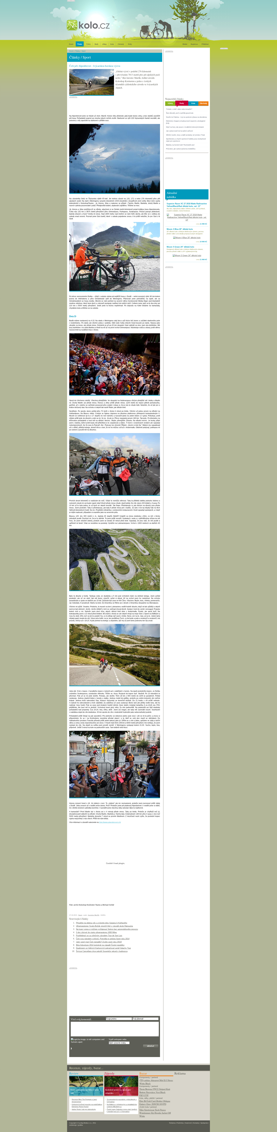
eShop (104, 44)
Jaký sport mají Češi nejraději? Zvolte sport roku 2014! (99, 942)
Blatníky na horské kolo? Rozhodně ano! (180, 145)
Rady (96, 44)
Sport (84, 51)
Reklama (172, 1123)
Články (79, 44)
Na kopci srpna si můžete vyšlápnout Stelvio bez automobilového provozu (107, 929)
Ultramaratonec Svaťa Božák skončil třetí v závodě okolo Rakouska (104, 926)
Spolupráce (204, 1123)
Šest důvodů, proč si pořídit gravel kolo (179, 113)
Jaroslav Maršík (93, 915)
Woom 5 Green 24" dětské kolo (180, 247)
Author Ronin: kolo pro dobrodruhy (84, 1109)
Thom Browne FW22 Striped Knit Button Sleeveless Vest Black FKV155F (154, 1092)
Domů (71, 44)
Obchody (121, 44)
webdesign (73, 1125)
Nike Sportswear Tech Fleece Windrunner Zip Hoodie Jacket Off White (155, 1112)
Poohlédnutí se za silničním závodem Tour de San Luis (99, 935)
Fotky (130, 44)
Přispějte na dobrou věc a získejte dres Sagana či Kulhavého (101, 923)
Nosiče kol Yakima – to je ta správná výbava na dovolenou (186, 117)
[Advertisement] (191, 1093)
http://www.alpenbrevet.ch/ (110, 822)
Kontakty (196, 1123)
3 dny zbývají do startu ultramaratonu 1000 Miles (96, 932)
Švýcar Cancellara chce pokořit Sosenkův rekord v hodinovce (102, 951)
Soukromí (188, 1123)
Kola (112, 44)
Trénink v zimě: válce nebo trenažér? (179, 109)
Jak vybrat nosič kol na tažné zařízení (179, 131)
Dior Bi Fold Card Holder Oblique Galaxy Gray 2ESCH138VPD (154, 1103)
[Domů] (96, 28)
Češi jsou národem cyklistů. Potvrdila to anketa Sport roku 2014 (102, 939)
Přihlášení (205, 44)
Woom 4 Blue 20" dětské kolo (180, 229)
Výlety (88, 44)
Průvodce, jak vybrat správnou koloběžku (180, 149)
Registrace (194, 44)
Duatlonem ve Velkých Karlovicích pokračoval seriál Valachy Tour (103, 948)
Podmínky (180, 1123)
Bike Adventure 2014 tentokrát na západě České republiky (100, 945)
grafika (80, 1125)
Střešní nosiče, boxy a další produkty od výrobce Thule (185, 135)
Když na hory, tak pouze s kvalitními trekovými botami (185, 127)
